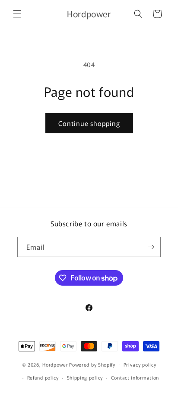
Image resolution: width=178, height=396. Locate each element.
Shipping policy (85, 377)
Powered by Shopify (92, 364)
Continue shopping (89, 123)
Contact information (135, 377)
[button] (17, 13)
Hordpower (55, 364)
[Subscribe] (150, 247)
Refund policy (43, 377)
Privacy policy (140, 364)
